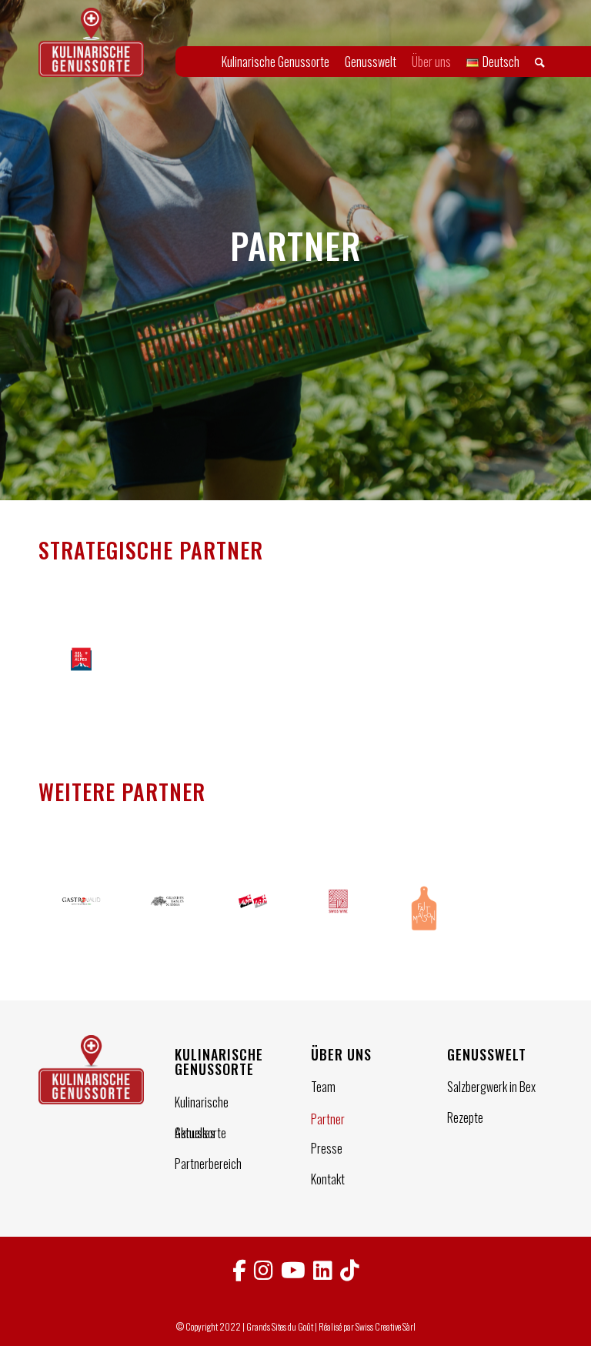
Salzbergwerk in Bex (491, 1086)
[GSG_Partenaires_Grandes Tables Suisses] (166, 909)
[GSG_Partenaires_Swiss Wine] (338, 909)
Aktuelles (195, 1133)
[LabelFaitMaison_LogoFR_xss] (423, 909)
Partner (328, 1119)
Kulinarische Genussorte (202, 1103)
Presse (326, 1148)
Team (323, 1086)
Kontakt (328, 1179)
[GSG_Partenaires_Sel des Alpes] (81, 659)
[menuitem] (275, 61)
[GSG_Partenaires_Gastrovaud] (81, 909)
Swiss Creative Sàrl (386, 1326)
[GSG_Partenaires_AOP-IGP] (253, 909)
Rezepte (465, 1117)
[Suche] (540, 61)
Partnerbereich (208, 1163)
